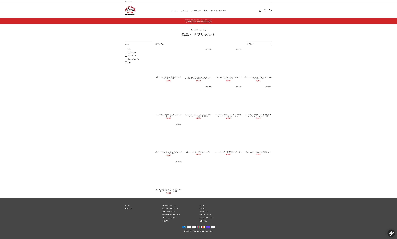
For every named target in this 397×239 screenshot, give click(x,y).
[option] (198, 21)
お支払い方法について (169, 205)
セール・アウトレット (207, 218)
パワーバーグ (132, 56)
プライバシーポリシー (169, 218)
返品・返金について (168, 212)
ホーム (127, 205)
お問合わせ (128, 1)
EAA (129, 49)
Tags (127, 45)
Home (193, 30)
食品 (205, 10)
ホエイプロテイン (133, 59)
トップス (174, 10)
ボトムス (184, 10)
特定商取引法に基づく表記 (171, 215)
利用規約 (165, 221)
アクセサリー (196, 10)
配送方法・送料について (170, 208)
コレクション (200, 30)
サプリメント (132, 52)
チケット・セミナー (218, 10)
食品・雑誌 (203, 221)
